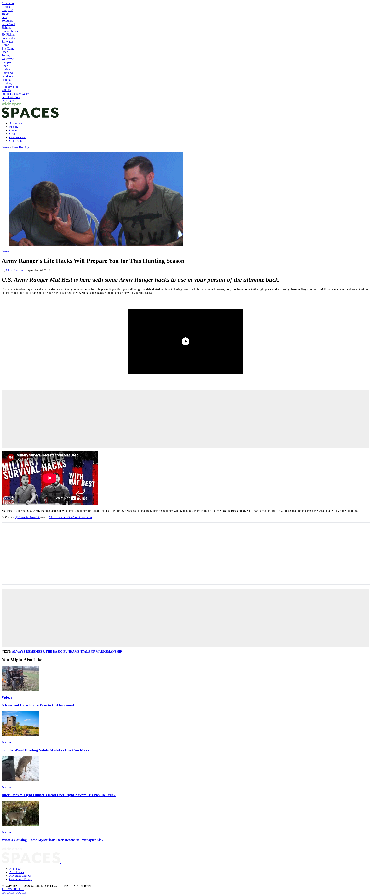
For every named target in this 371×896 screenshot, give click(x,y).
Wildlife (6, 90)
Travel (5, 13)
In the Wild (8, 24)
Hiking (6, 6)
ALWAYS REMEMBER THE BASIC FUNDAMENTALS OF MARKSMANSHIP (67, 651)
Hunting (7, 83)
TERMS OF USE (13, 889)
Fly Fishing (8, 34)
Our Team (8, 100)
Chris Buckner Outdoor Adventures (70, 517)
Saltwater (7, 41)
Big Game (8, 48)
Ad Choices (16, 872)
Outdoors (7, 76)
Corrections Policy (20, 879)
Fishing (6, 27)
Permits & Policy (12, 97)
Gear (5, 65)
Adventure (8, 3)
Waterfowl (8, 59)
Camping (7, 10)
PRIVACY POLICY (14, 892)
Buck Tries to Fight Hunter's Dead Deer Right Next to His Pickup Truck (59, 795)
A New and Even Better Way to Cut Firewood (38, 705)
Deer (5, 52)
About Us (15, 868)
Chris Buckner (15, 270)
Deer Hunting (20, 147)
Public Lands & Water (15, 93)
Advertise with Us (20, 875)
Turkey (6, 55)
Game (5, 45)
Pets (4, 17)
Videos (7, 697)
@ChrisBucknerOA (27, 517)
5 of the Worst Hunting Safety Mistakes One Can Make (45, 750)
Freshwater (8, 38)
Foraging (7, 20)
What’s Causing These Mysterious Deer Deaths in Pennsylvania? (53, 840)
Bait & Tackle (10, 31)
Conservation (10, 86)
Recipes (6, 62)
